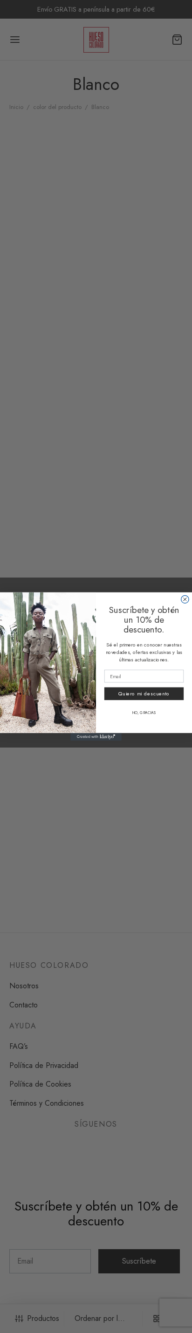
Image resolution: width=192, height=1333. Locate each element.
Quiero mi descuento (144, 693)
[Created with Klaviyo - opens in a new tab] (96, 737)
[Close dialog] (185, 599)
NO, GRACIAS (144, 713)
